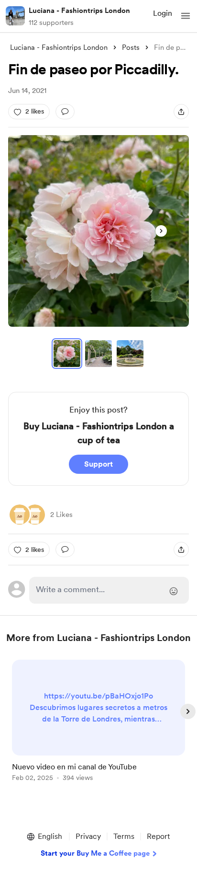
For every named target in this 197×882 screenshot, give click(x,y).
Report (158, 836)
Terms (123, 836)
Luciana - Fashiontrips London (79, 10)
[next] (188, 711)
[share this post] (181, 111)
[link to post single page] (98, 722)
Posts (131, 47)
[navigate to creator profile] (15, 15)
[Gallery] (98, 231)
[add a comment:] (65, 111)
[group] (98, 726)
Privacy (88, 836)
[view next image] (161, 230)
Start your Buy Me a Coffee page (95, 853)
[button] (185, 16)
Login (162, 13)
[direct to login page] (109, 590)
